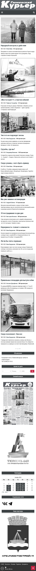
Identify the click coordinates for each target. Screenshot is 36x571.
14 (22, 486)
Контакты (7, 564)
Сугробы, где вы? (8, 149)
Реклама (13, 564)
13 (18, 486)
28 (22, 490)
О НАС (2, 564)
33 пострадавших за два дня (12, 213)
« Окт (3, 492)
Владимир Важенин (11, 152)
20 (18, 488)
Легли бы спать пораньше (11, 241)
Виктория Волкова (11, 216)
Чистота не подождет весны (12, 135)
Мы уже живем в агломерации (13, 199)
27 (18, 490)
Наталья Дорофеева (12, 283)
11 (8, 486)
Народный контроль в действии (13, 45)
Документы (25, 564)
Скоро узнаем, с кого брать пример (15, 163)
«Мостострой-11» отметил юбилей (15, 100)
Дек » (6, 492)
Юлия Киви (9, 49)
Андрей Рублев (10, 202)
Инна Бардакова (10, 138)
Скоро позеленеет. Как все (11, 334)
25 (8, 490)
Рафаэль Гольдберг (11, 103)
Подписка (18, 564)
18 (8, 488)
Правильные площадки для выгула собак (17, 280)
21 (22, 488)
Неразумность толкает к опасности (15, 227)
